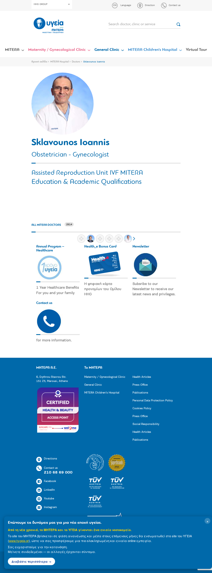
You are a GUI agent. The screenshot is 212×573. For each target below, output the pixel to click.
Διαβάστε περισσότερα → (31, 561)
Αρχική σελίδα (39, 62)
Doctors (76, 62)
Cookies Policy (141, 408)
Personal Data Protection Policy (152, 400)
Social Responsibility (145, 424)
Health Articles (141, 377)
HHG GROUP (40, 4)
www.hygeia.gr (19, 540)
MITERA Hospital (59, 62)
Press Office (140, 384)
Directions (50, 458)
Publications (140, 392)
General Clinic (106, 50)
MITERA (12, 50)
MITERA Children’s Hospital (152, 50)
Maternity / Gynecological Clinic (57, 50)
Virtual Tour (196, 50)
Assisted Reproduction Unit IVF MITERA (87, 173)
